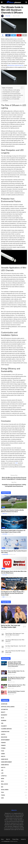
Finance (3, 745)
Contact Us (23, 839)
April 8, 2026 (8, 596)
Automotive (4, 709)
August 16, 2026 (12, 668)
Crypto (3, 734)
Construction (5, 731)
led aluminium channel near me (15, 65)
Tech (3, 507)
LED (16, 463)
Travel (3, 795)
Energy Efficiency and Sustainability (11, 99)
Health (3, 756)
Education (4, 737)
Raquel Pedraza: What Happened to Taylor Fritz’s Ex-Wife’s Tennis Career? (14, 634)
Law (2, 773)
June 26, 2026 (11, 694)
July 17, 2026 (11, 688)
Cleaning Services (6, 728)
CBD (2, 723)
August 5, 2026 (11, 513)
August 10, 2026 (12, 674)
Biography (4, 715)
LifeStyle (4, 775)
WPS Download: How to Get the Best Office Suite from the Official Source (13, 572)
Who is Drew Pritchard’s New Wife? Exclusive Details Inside (15, 651)
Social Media (4, 789)
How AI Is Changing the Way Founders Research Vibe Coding (14, 551)
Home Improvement (6, 762)
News (2, 778)
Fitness (3, 748)
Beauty (3, 712)
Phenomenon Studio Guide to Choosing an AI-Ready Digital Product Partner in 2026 (13, 531)
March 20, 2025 (16, 15)
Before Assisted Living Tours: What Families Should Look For (16, 685)
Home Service (5, 764)
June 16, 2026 (11, 534)
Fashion (3, 742)
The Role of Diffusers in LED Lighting (11, 90)
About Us (8, 839)
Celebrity (4, 726)
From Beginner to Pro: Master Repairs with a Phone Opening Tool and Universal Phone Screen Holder (12, 593)
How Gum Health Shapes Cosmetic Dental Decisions (16, 691)
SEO (2, 787)
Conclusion (5, 100)
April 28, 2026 (12, 554)
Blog (2, 717)
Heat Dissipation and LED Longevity (11, 91)
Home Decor (4, 759)
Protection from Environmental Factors (12, 93)
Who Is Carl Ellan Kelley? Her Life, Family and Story (16, 671)
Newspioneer (6, 841)
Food (2, 751)
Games (3, 753)
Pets (2, 781)
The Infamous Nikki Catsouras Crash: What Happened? (14, 640)
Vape (2, 798)
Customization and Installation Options (11, 97)
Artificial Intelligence (7, 706)
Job (2, 770)
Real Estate (4, 784)
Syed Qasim (4, 534)
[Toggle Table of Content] (21, 88)
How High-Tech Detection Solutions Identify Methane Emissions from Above (12, 510)
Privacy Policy (15, 839)
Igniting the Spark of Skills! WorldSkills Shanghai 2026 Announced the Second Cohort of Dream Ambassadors (16, 664)
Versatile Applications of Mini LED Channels (13, 95)
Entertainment (5, 740)
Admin (3, 596)
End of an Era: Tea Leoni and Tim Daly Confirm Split (10, 626)
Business (3, 720)
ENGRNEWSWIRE (5, 554)
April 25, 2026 (11, 574)
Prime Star (8, 15)
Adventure (4, 704)
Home (2, 839)
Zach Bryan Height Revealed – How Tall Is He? (15, 646)
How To (3, 767)
